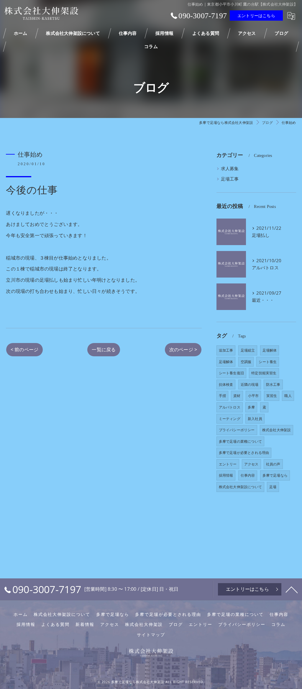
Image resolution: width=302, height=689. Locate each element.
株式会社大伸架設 (276, 429)
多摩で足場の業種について (240, 441)
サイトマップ (151, 634)
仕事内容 (248, 475)
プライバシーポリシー (237, 429)
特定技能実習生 (263, 372)
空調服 (246, 361)
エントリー (228, 464)
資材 (236, 395)
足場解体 (269, 350)
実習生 (271, 395)
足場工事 (230, 179)
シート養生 (268, 361)
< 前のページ (24, 349)
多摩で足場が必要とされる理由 (244, 452)
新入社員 (255, 418)
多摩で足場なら (275, 475)
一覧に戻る (104, 349)
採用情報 (226, 475)
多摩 (251, 407)
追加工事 (226, 350)
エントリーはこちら (256, 15)
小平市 (253, 395)
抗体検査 (226, 384)
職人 (287, 395)
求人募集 (230, 168)
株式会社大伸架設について (240, 486)
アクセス (251, 464)
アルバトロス (229, 407)
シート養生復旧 (231, 372)
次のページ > (183, 349)
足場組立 (248, 350)
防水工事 (273, 384)
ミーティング (229, 418)
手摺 (222, 395)
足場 (272, 486)
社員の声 (273, 464)
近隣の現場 (250, 384)
